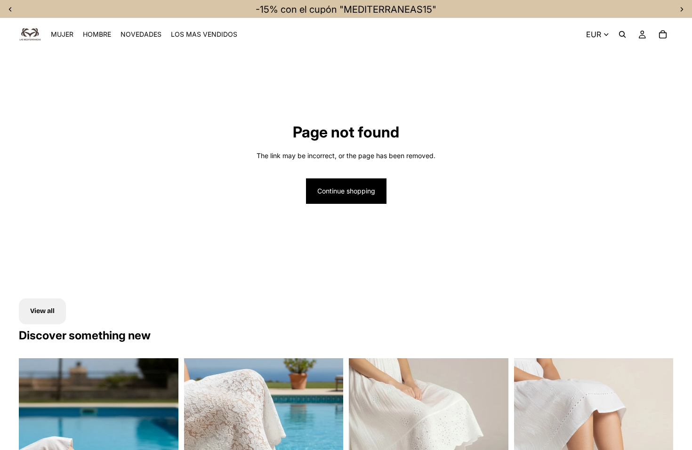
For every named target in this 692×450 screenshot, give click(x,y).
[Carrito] (662, 34)
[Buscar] (622, 34)
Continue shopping (346, 191)
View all (42, 311)
